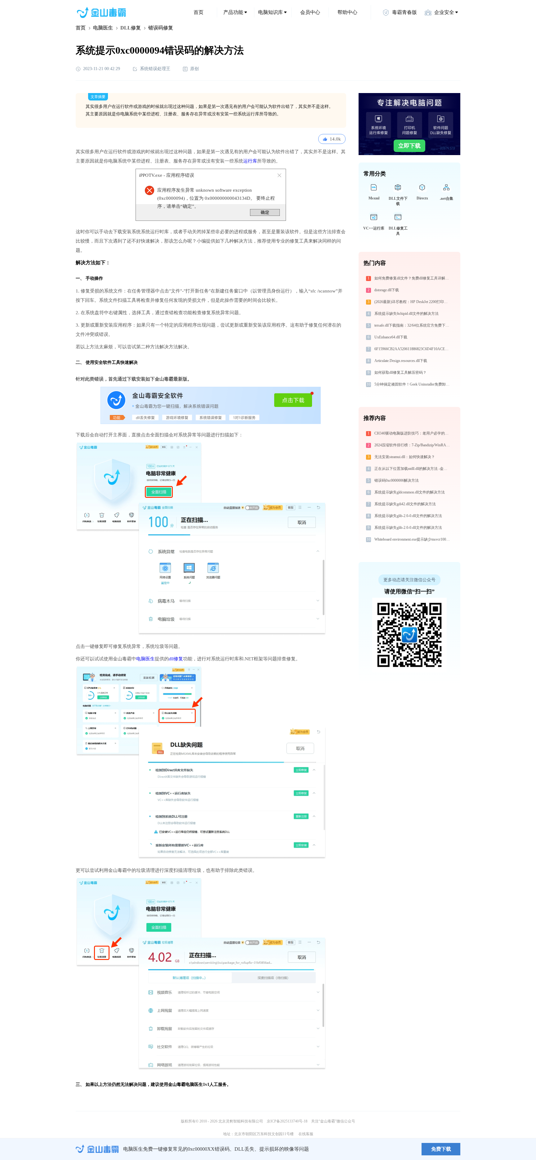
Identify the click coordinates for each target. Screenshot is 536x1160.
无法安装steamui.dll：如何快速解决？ (404, 457)
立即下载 (409, 146)
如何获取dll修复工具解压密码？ (400, 372)
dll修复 (176, 658)
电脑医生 (103, 27)
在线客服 (305, 1134)
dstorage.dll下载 (386, 290)
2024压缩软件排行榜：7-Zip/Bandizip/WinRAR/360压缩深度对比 (412, 445)
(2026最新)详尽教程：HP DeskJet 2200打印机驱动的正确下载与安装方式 (412, 302)
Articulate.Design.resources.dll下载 (400, 361)
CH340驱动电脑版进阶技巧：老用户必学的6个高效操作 (412, 433)
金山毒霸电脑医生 (185, 1084)
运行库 (250, 160)
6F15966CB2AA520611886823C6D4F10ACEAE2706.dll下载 (412, 349)
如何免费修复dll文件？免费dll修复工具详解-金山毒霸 (412, 278)
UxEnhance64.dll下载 (390, 337)
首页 (198, 12)
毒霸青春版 (404, 12)
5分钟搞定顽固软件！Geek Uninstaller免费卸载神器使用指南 (412, 384)
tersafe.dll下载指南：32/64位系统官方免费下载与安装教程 (412, 325)
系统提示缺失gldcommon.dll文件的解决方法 (409, 492)
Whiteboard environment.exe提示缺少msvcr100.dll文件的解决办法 (412, 539)
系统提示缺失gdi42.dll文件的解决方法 (405, 504)
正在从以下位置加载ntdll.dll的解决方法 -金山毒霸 (412, 468)
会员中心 (310, 12)
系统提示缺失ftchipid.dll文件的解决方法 (406, 313)
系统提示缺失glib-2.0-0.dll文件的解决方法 (408, 516)
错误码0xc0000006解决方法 (396, 480)
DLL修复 (130, 27)
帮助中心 (347, 12)
